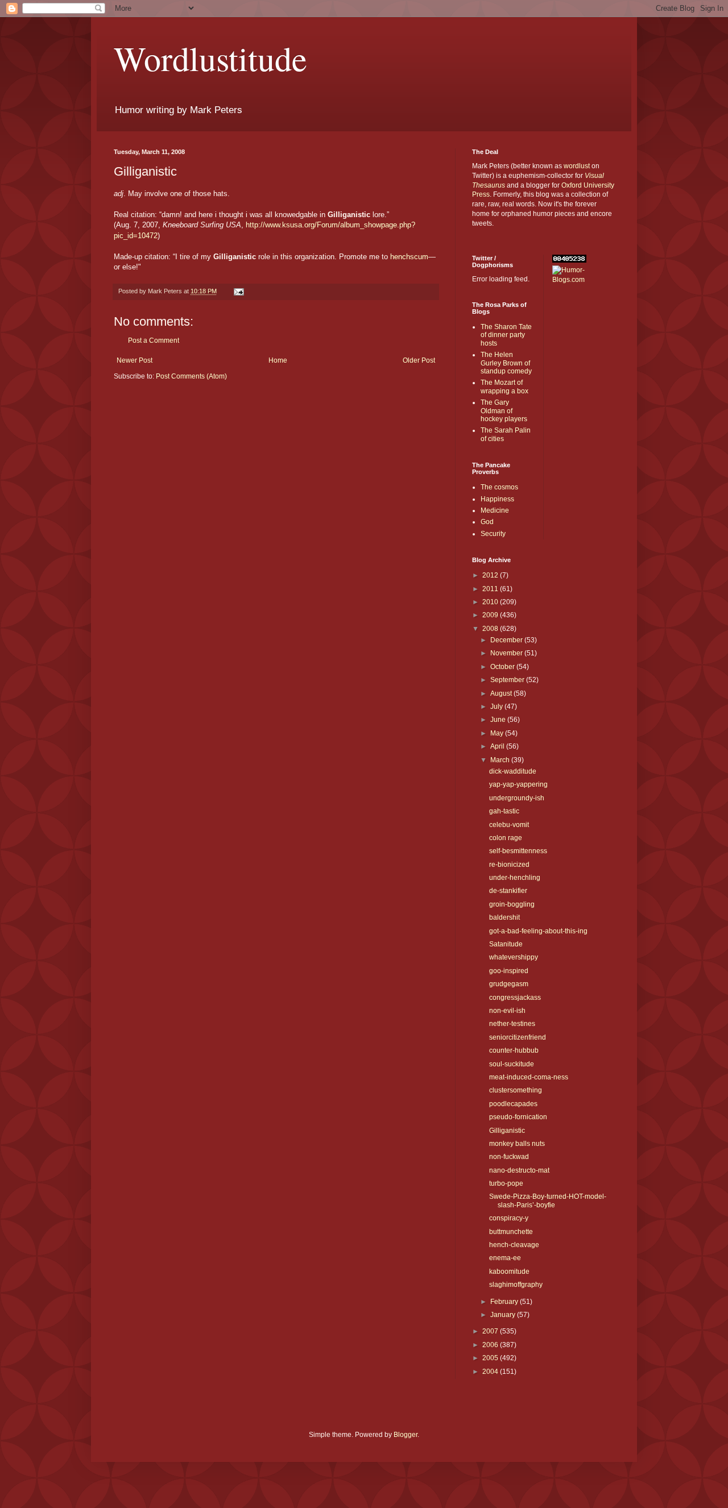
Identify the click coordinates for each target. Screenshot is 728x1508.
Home (277, 360)
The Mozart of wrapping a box (504, 386)
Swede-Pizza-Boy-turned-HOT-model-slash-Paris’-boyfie (547, 1200)
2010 (491, 602)
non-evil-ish (507, 1011)
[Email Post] (238, 291)
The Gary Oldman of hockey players (504, 410)
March (500, 760)
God (487, 522)
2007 (491, 1331)
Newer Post (134, 360)
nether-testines (512, 1024)
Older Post (419, 360)
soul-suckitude (511, 1064)
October (503, 667)
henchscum (409, 256)
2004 (491, 1372)
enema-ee (505, 1258)
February (505, 1302)
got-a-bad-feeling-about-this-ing (538, 931)
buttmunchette (511, 1232)
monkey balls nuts (517, 1144)
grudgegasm (508, 984)
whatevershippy (513, 957)
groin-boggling (512, 904)
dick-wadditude (512, 771)
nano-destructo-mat (519, 1170)
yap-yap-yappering (518, 784)
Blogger (405, 1435)
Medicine (495, 510)
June (498, 720)
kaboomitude (509, 1272)
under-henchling (514, 878)
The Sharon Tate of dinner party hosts (506, 335)
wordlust (577, 166)
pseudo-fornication (518, 1117)
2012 (491, 575)
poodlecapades (513, 1104)
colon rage (505, 838)
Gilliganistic (507, 1131)
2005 (491, 1358)
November (507, 653)
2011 (491, 589)
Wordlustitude (210, 58)
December (507, 640)
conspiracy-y (508, 1218)
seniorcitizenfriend (517, 1037)
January (503, 1315)
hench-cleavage (514, 1245)
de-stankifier (508, 891)
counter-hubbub (514, 1050)
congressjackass (515, 998)
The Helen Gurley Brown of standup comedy (506, 363)
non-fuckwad (509, 1157)
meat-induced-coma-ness (528, 1077)
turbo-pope (506, 1183)
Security (493, 534)
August (502, 693)
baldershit (504, 917)
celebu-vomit (509, 825)
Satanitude (506, 944)
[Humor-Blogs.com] (583, 280)
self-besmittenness (518, 851)
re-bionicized (509, 865)
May (497, 733)
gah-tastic (504, 811)
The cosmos (499, 487)
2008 (491, 629)
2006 (491, 1345)
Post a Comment (153, 340)
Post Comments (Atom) (191, 376)
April (498, 746)
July (497, 707)
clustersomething (515, 1090)
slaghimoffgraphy (516, 1285)
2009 (491, 615)
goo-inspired (508, 971)
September (508, 680)
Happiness (497, 499)
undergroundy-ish (516, 798)
